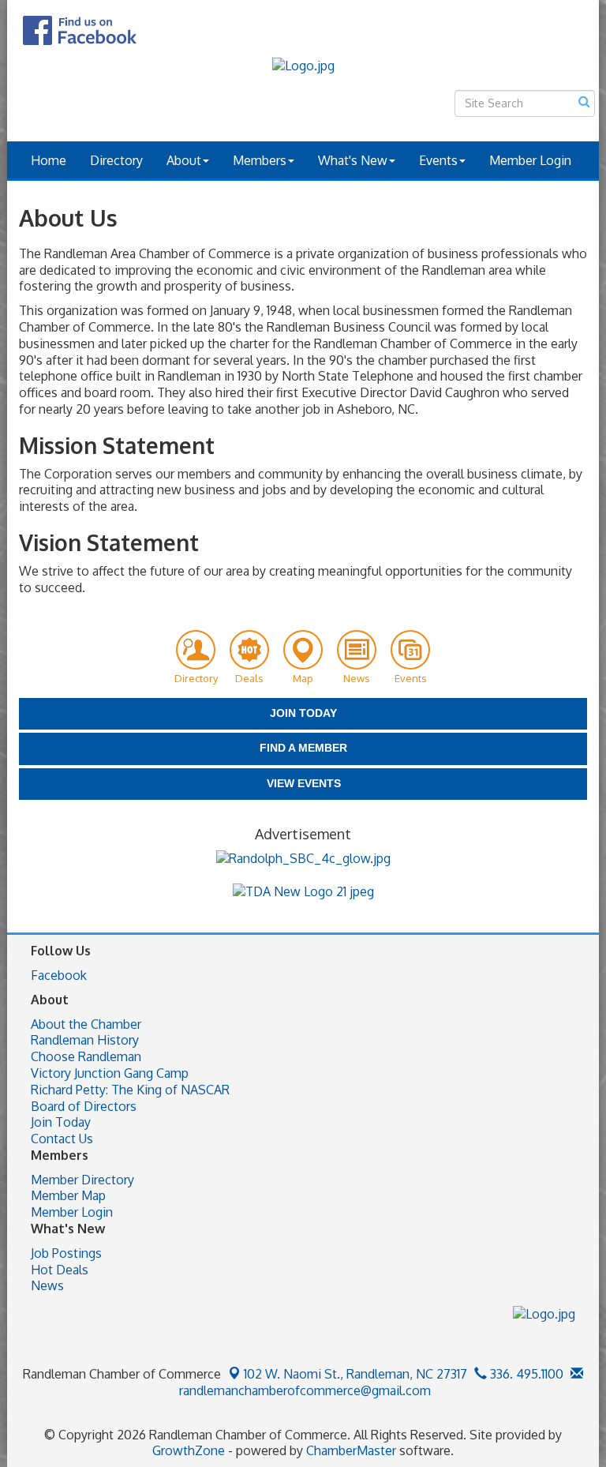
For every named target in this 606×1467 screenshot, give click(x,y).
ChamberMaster (351, 1450)
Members (259, 160)
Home (48, 160)
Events (438, 160)
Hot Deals (59, 1270)
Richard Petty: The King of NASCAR (130, 1089)
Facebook (59, 975)
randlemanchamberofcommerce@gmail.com (303, 1390)
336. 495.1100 (525, 1374)
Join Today (61, 1122)
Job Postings (66, 1253)
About (183, 160)
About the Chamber (86, 1024)
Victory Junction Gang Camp (110, 1073)
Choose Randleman (86, 1056)
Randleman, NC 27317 (355, 1374)
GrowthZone (188, 1450)
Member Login (530, 160)
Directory (116, 160)
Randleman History (85, 1040)
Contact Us (62, 1138)
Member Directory (82, 1179)
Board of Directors (84, 1106)
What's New (352, 160)
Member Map (68, 1195)
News (47, 1285)
